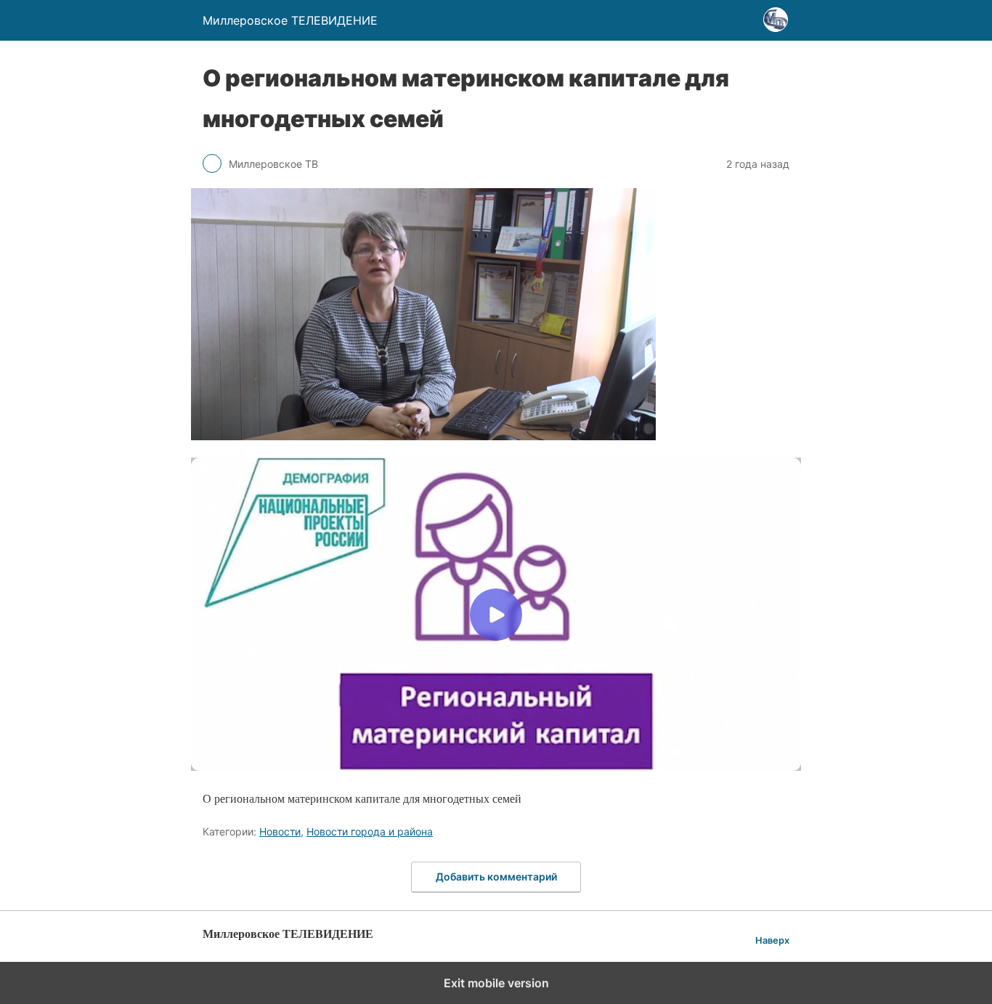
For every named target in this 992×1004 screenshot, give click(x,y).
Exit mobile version (496, 983)
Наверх (772, 940)
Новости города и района (369, 831)
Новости (280, 831)
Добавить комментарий (496, 876)
